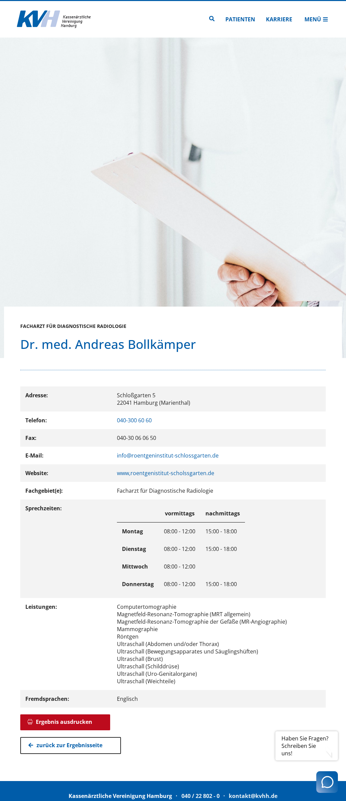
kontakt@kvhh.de (253, 796)
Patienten (240, 19)
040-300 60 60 (134, 420)
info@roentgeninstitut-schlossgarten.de (168, 455)
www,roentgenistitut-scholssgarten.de (165, 473)
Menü (312, 19)
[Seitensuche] (212, 19)
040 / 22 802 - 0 (200, 796)
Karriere (279, 19)
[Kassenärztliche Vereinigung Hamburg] (54, 19)
